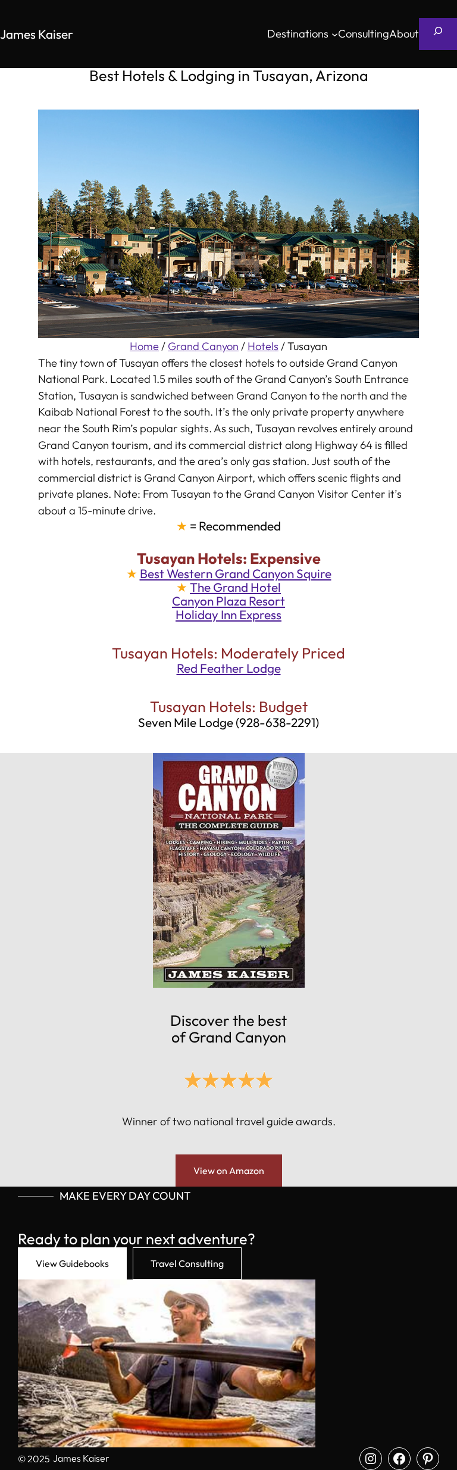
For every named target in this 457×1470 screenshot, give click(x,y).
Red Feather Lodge (229, 668)
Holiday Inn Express (228, 614)
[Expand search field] (438, 34)
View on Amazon (228, 1170)
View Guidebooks (72, 1263)
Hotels (263, 346)
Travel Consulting (187, 1263)
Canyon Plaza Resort (228, 600)
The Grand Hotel (235, 587)
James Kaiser (36, 34)
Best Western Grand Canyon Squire (235, 573)
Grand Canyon (203, 346)
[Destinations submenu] (334, 34)
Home (144, 346)
